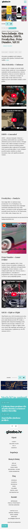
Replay (14, 463)
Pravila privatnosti (14, 503)
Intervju (14, 480)
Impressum (14, 501)
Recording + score (14, 469)
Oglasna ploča (14, 443)
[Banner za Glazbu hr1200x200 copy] (14, 385)
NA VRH (4, 526)
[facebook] (7, 24)
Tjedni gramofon (14, 471)
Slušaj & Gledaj (14, 459)
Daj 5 (14, 445)
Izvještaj (14, 482)
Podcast (14, 465)
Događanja (14, 452)
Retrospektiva (14, 492)
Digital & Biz (14, 490)
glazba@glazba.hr (14, 518)
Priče (14, 486)
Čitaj (14, 476)
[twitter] (11, 24)
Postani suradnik (14, 504)
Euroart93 (17, 522)
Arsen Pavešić (7, 46)
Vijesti (14, 438)
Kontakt (14, 497)
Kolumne (14, 488)
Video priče (14, 467)
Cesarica (14, 447)
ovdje (7, 60)
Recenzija (14, 484)
